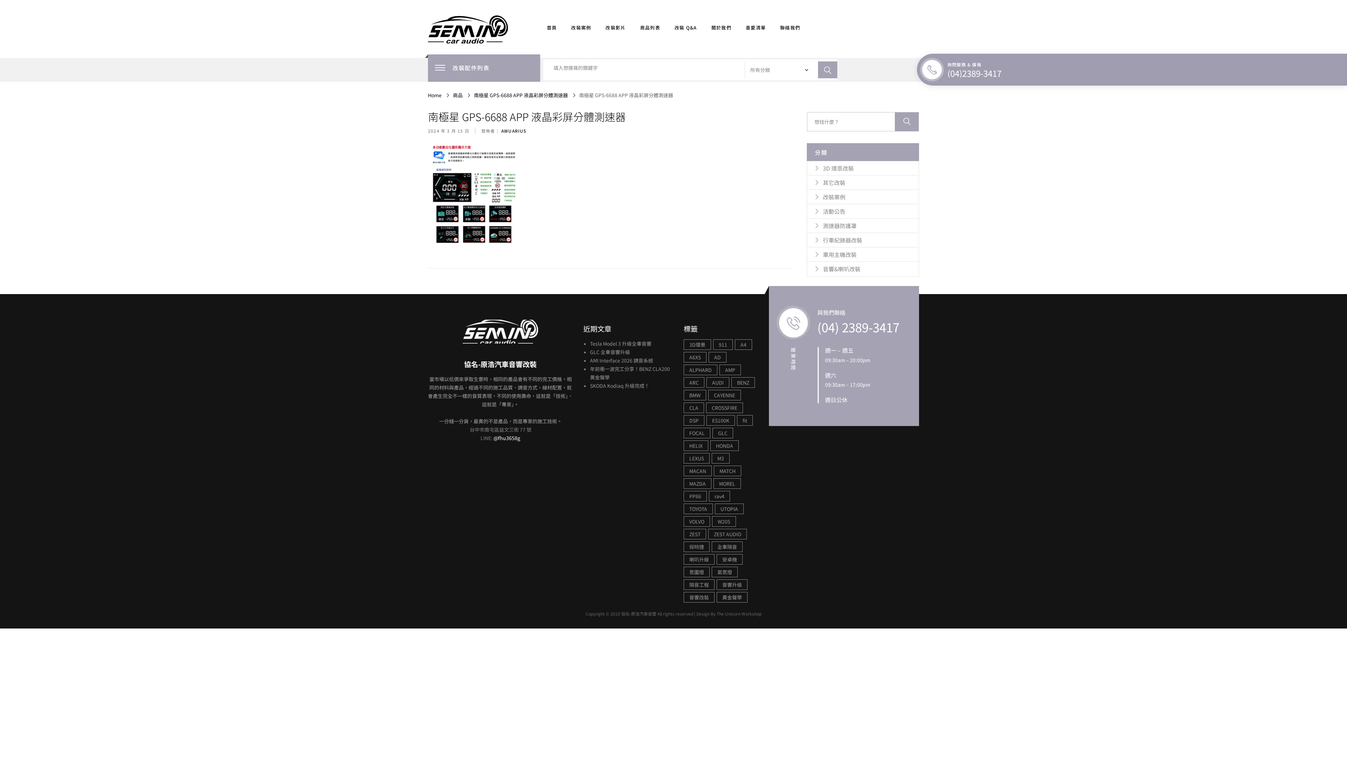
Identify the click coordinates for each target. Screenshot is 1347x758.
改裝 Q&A (686, 27)
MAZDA (697, 483)
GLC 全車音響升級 (610, 351)
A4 (743, 344)
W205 (724, 521)
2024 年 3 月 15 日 (448, 131)
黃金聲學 (732, 597)
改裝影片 (615, 27)
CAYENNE (724, 395)
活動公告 (834, 211)
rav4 (719, 496)
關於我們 (721, 27)
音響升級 (732, 584)
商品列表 (650, 27)
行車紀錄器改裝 (842, 240)
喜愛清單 (756, 27)
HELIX (696, 445)
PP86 (695, 496)
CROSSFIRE (724, 407)
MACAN (697, 470)
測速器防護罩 (840, 225)
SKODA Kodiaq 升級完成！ (619, 385)
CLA (693, 407)
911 (723, 344)
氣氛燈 (724, 572)
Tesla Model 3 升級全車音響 (620, 343)
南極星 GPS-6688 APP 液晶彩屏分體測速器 (527, 116)
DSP (694, 420)
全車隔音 (727, 546)
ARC (694, 382)
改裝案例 (581, 27)
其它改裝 (834, 182)
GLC (723, 433)
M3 (720, 458)
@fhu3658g (507, 437)
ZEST (695, 534)
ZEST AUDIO (727, 534)
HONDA (724, 445)
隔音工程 (699, 584)
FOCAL (697, 433)
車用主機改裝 (840, 254)
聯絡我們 (790, 27)
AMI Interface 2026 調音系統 (621, 360)
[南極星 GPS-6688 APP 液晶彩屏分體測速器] (476, 196)
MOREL (727, 483)
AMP (730, 369)
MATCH (727, 470)
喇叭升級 (699, 559)
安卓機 (729, 559)
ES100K (720, 420)
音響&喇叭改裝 (841, 269)
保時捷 (696, 546)
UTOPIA (729, 508)
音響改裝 (699, 597)
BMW (695, 395)
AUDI (718, 382)
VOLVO (696, 521)
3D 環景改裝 (838, 168)
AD (717, 357)
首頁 (552, 27)
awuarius (513, 131)
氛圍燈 (696, 572)
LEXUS (696, 458)
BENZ (743, 382)
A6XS (695, 357)
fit (745, 420)
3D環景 (697, 344)
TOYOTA (698, 508)
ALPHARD (700, 369)
